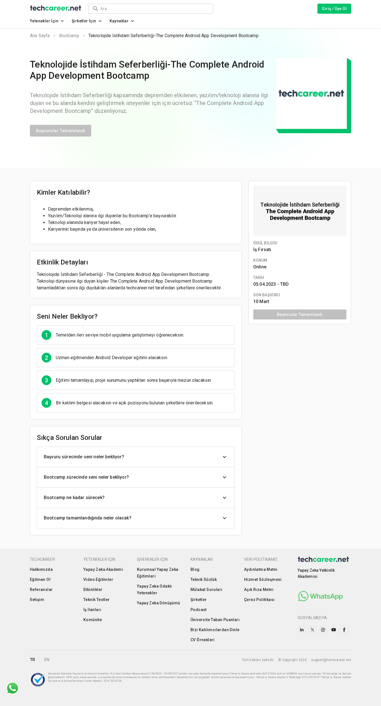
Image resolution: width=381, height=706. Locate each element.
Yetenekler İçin (44, 21)
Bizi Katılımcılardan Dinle (215, 630)
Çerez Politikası (259, 599)
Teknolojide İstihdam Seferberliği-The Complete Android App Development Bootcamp (173, 35)
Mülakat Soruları (206, 589)
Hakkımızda (41, 569)
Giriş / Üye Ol (334, 8)
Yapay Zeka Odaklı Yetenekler (154, 589)
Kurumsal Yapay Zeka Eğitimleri (158, 572)
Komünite (92, 619)
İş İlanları (92, 609)
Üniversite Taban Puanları (215, 619)
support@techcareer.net (331, 660)
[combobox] (154, 8)
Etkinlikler (92, 589)
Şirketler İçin (84, 21)
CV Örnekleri (203, 640)
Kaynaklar (119, 21)
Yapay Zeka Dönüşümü (158, 603)
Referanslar (41, 589)
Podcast (199, 609)
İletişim (37, 599)
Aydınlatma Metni (260, 569)
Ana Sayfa (40, 35)
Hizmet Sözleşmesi (263, 579)
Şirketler (199, 599)
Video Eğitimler (98, 579)
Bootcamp (69, 35)
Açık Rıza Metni (258, 589)
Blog (195, 569)
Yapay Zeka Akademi (103, 569)
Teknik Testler (96, 599)
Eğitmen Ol (40, 579)
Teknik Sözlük (204, 579)
